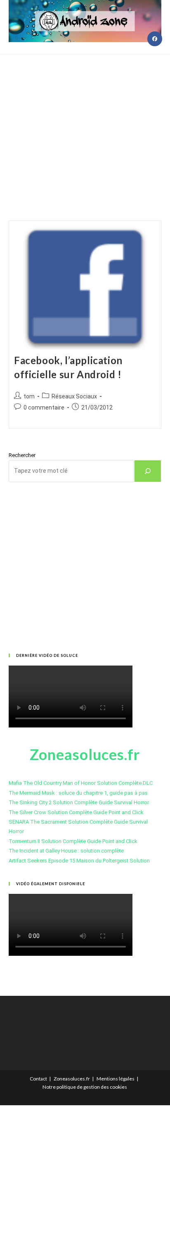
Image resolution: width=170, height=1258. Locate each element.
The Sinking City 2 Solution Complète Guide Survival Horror (79, 802)
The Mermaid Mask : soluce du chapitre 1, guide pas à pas (78, 793)
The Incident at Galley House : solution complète (66, 851)
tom (29, 396)
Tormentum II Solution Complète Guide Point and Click (73, 841)
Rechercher (22, 455)
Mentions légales (116, 1079)
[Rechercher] (147, 471)
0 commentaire (44, 407)
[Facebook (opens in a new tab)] (154, 38)
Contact (38, 1079)
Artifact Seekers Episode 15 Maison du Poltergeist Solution (79, 861)
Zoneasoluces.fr (72, 1079)
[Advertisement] (85, 127)
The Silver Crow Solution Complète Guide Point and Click (76, 812)
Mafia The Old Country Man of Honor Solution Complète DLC (81, 783)
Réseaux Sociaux (74, 396)
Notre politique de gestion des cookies (84, 1087)
